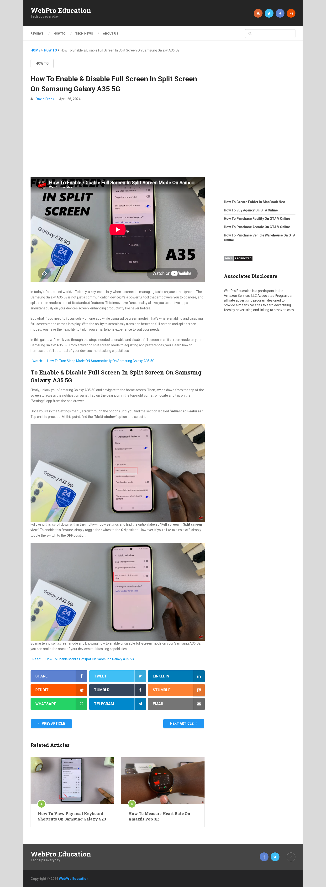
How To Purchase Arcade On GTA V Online (257, 227)
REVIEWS (37, 33)
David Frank (45, 99)
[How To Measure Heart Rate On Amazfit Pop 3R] (163, 780)
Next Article (182, 723)
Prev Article (53, 723)
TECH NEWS (84, 33)
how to (42, 63)
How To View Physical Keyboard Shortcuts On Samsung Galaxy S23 (72, 816)
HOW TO (59, 33)
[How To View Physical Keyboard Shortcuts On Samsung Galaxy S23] (72, 780)
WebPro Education (61, 10)
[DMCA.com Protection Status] (238, 262)
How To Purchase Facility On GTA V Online (257, 218)
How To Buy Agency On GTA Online (251, 210)
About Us (110, 33)
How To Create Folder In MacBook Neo (254, 202)
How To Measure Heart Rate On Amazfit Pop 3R (159, 816)
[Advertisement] (118, 141)
